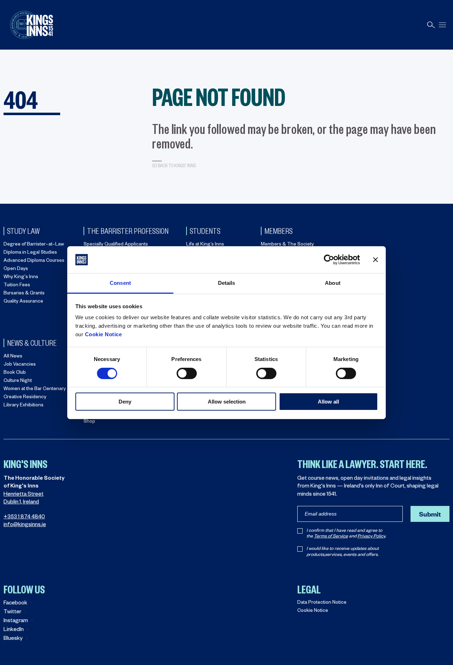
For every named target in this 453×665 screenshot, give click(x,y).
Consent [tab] (120, 283)
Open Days (16, 269)
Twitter (12, 612)
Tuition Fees (17, 285)
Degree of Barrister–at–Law (34, 245)
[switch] (187, 373)
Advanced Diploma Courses (34, 261)
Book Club (15, 373)
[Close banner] (375, 259)
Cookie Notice (103, 334)
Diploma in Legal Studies (30, 253)
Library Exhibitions (24, 405)
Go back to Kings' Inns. (174, 165)
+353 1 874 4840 (24, 517)
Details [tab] (226, 283)
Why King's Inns (21, 277)
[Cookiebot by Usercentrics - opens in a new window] (329, 259)
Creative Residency (25, 397)
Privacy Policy (371, 536)
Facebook (15, 604)
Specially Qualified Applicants (116, 245)
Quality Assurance (23, 302)
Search (431, 25)
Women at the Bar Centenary (35, 389)
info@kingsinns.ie (25, 525)
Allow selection (227, 402)
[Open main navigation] (442, 25)
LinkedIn (14, 630)
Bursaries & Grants (24, 294)
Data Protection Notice (321, 603)
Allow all (328, 402)
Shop (89, 422)
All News (13, 357)
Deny (125, 402)
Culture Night (18, 381)
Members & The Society (287, 245)
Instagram (16, 621)
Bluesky (13, 639)
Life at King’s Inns (205, 245)
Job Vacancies (20, 365)
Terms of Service (331, 536)
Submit (430, 513)
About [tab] (332, 283)
